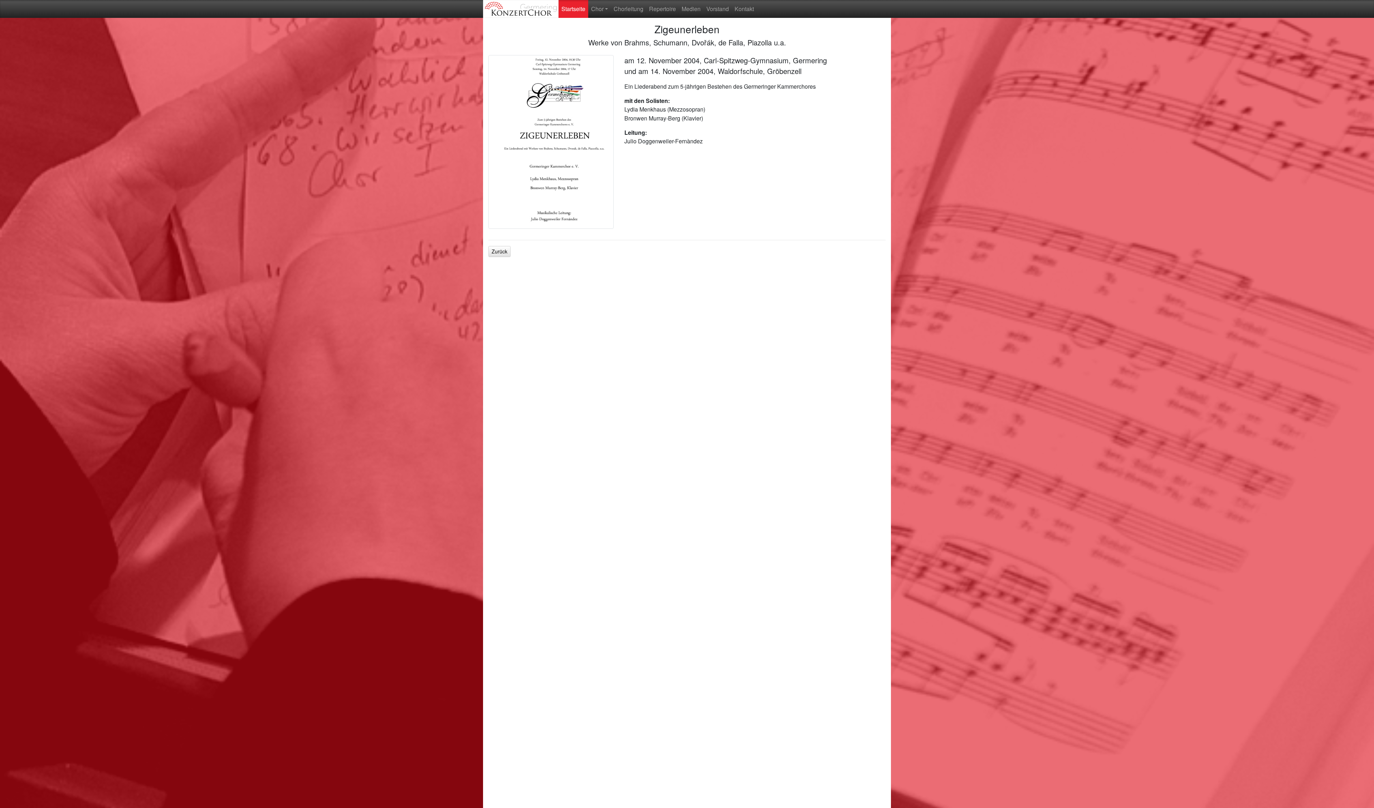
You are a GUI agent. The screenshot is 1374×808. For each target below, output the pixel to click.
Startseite (574, 8)
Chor (597, 9)
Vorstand (717, 9)
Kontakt (744, 9)
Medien (691, 9)
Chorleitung (628, 9)
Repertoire (662, 9)
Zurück (499, 251)
